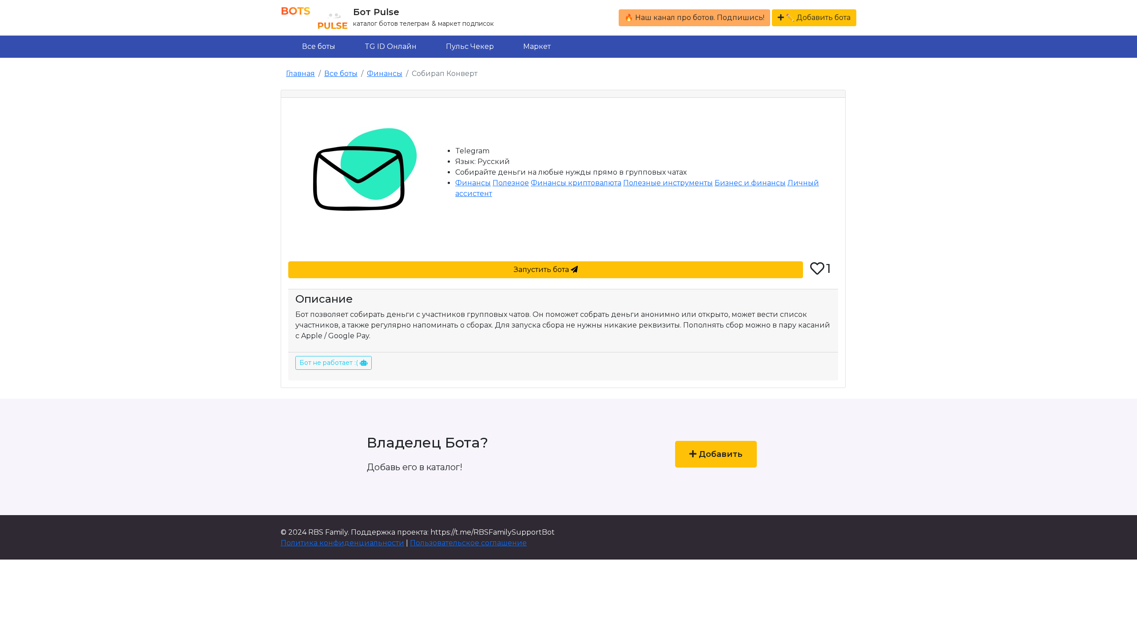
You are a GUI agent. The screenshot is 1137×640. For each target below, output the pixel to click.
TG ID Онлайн (391, 46)
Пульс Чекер (470, 46)
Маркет (537, 46)
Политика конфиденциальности (342, 543)
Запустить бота (542, 269)
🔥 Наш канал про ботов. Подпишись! (694, 17)
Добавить (719, 454)
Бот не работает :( (329, 363)
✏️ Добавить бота (817, 17)
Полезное (511, 183)
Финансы (384, 73)
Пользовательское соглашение (468, 543)
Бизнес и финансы (750, 183)
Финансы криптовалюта (576, 183)
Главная (300, 73)
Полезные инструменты (668, 183)
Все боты (318, 46)
